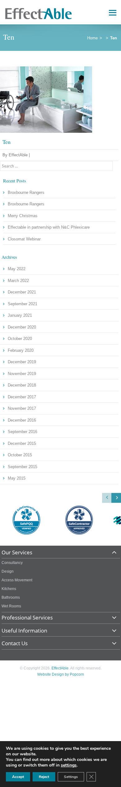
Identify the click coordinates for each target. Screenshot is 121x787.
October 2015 (20, 455)
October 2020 (20, 338)
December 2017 (22, 397)
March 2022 (18, 280)
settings (69, 765)
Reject (44, 776)
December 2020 (22, 327)
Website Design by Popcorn (60, 674)
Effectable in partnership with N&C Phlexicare (49, 227)
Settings (71, 776)
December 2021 (22, 292)
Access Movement (17, 580)
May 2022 (16, 268)
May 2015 (16, 478)
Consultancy (12, 563)
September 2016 (22, 431)
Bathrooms (11, 597)
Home (92, 38)
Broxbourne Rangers (26, 192)
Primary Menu (111, 11)
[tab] (61, 554)
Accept (18, 776)
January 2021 (20, 315)
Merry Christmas (23, 215)
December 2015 (22, 443)
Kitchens (9, 589)
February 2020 (21, 350)
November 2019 (22, 373)
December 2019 (22, 362)
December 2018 (22, 385)
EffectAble (60, 668)
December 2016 (22, 420)
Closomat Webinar (24, 239)
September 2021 (22, 304)
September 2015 (22, 466)
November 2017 (22, 408)
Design (8, 571)
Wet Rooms (11, 606)
